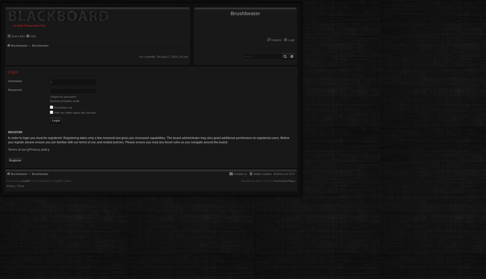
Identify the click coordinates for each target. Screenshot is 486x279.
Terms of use (17, 149)
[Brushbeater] (57, 15)
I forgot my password (63, 96)
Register (15, 160)
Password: (15, 89)
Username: (15, 81)
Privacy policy (39, 149)
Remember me (62, 107)
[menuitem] (289, 40)
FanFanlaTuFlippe (284, 181)
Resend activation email (64, 101)
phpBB (26, 181)
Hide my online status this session (74, 112)
